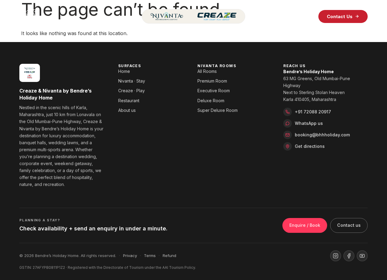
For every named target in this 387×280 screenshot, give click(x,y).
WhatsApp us (309, 123)
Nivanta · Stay (131, 80)
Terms (150, 255)
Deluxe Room (210, 100)
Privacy (130, 255)
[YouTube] (362, 255)
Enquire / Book (304, 225)
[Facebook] (348, 255)
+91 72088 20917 (313, 111)
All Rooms (207, 71)
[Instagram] (335, 255)
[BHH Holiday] (77, 16)
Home (124, 71)
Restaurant (128, 100)
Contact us (349, 225)
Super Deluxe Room (217, 110)
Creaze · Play (131, 90)
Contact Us (340, 16)
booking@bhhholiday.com (322, 134)
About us (127, 110)
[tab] (166, 16)
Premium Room (212, 80)
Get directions (310, 146)
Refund (169, 255)
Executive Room (213, 90)
